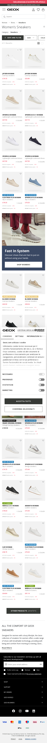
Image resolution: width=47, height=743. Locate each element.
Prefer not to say (12, 670)
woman (4, 23)
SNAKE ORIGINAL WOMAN (11, 423)
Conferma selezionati (23, 409)
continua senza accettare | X (30, 330)
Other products (23, 611)
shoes (13, 23)
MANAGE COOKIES (30, 739)
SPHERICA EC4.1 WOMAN (34, 115)
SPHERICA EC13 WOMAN (33, 464)
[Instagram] (20, 711)
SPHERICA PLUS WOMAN (34, 197)
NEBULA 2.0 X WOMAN (33, 588)
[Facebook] (13, 711)
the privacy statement (34, 674)
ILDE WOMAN (7, 547)
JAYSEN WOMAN (8, 74)
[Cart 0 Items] (43, 11)
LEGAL (20, 739)
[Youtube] (27, 711)
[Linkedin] (33, 711)
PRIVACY (13, 739)
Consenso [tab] (7, 336)
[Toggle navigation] (4, 10)
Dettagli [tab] (19, 336)
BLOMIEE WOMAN (8, 299)
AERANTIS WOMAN (32, 506)
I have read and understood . (24, 674)
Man (38, 670)
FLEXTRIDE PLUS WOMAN (11, 197)
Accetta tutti (23, 401)
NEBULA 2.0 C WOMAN (10, 506)
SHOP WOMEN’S (23, 264)
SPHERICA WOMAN (9, 115)
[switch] (42, 379)
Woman (27, 670)
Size (29, 38)
